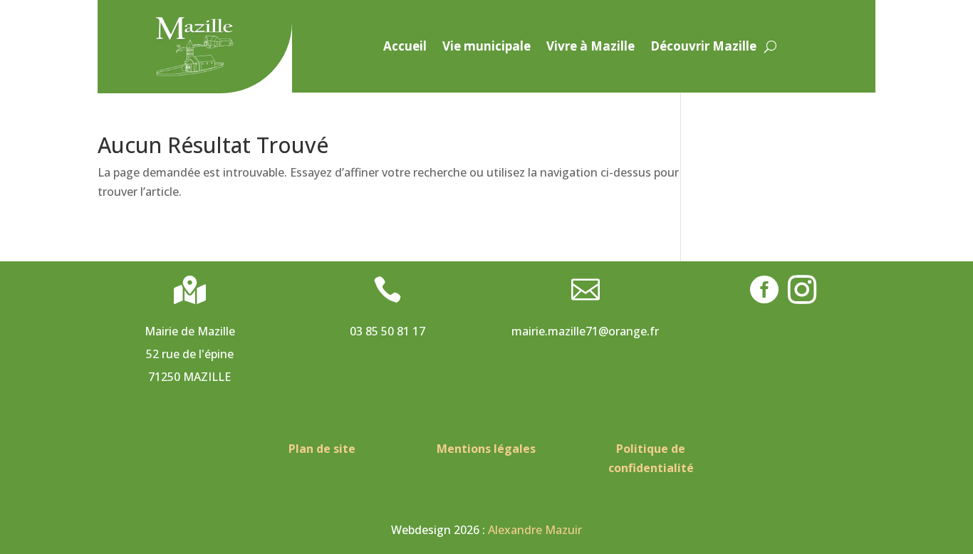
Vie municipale (486, 47)
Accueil (405, 47)
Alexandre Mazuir (535, 530)
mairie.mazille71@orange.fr (585, 331)
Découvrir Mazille (703, 47)
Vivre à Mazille (590, 47)
